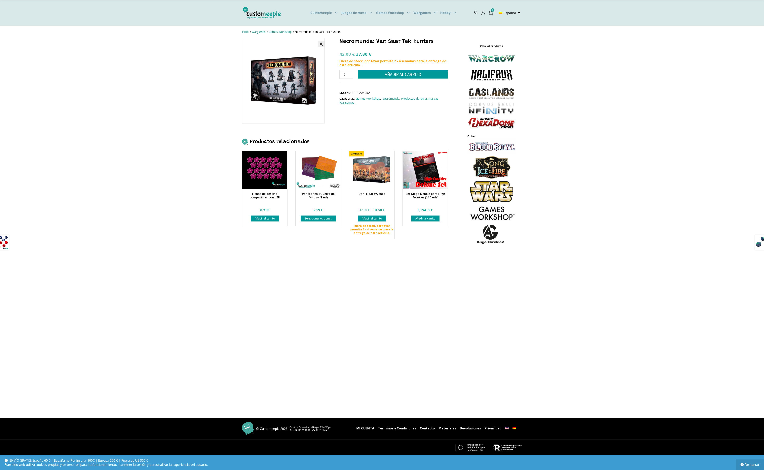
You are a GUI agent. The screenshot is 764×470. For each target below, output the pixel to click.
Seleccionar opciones (318, 218)
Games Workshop (390, 13)
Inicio (245, 32)
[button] (321, 44)
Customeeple (321, 13)
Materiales (447, 428)
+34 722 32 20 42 (320, 430)
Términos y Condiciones (397, 428)
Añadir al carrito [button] (265, 218)
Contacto (427, 428)
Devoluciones (470, 428)
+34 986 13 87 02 (301, 430)
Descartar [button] (752, 464)
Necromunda (390, 98)
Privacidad (493, 428)
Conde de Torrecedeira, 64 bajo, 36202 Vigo (309, 427)
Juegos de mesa (353, 13)
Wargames (422, 13)
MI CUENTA (365, 428)
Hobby (445, 13)
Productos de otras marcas (420, 98)
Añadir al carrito (403, 74)
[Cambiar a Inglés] (507, 428)
